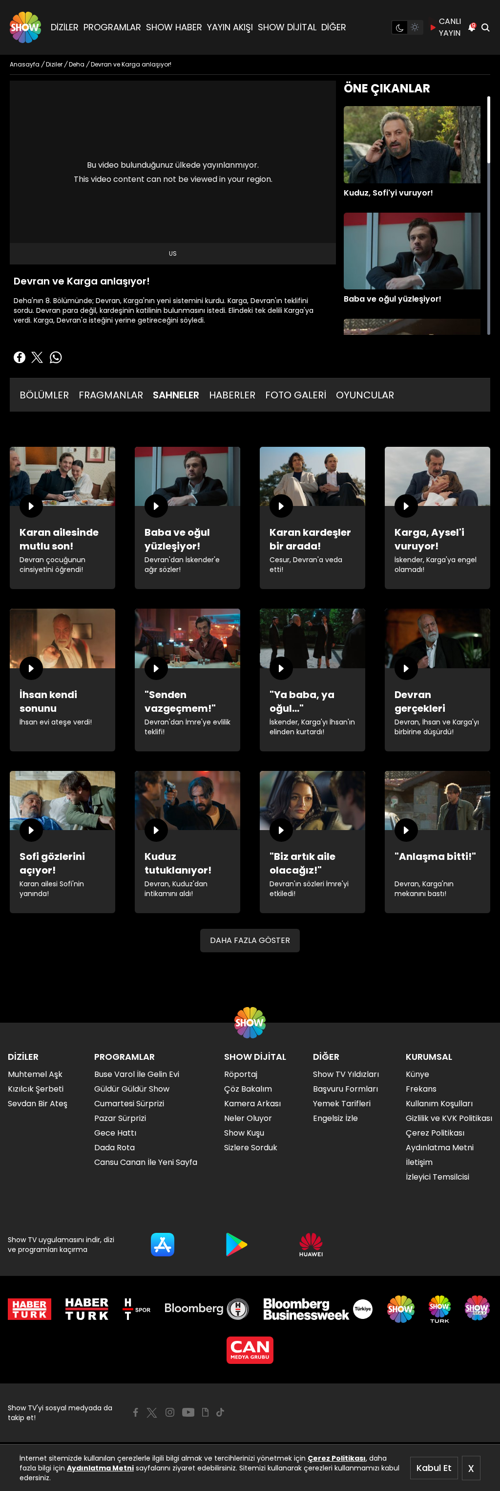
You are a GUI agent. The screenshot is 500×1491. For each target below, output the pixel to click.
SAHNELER (176, 395)
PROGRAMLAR (112, 27)
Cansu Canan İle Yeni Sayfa (145, 1162)
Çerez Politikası (337, 1458)
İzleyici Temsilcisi (437, 1177)
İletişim (419, 1162)
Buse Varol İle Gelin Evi (136, 1074)
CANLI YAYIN (450, 27)
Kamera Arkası (252, 1103)
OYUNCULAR (365, 395)
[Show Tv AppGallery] (311, 1244)
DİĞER (333, 27)
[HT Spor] (136, 1309)
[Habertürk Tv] (86, 1309)
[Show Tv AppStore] (162, 1244)
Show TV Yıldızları (346, 1074)
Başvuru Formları (345, 1089)
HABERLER (232, 395)
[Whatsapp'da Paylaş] (55, 357)
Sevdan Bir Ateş (37, 1103)
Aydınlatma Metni (100, 1468)
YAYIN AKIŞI (230, 27)
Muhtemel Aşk (35, 1074)
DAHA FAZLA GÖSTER (250, 940)
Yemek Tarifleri (342, 1103)
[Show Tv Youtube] (188, 1412)
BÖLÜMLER (44, 395)
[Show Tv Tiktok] (220, 1412)
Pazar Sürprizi (120, 1118)
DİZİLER (65, 27)
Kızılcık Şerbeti (35, 1089)
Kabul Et (434, 1468)
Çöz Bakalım (248, 1089)
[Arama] (485, 27)
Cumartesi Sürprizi (129, 1103)
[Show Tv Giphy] (205, 1412)
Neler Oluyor (248, 1118)
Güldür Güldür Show (131, 1089)
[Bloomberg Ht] (207, 1309)
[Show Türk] (440, 1309)
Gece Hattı (115, 1133)
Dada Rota (114, 1147)
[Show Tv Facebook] (135, 1412)
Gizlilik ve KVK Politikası (449, 1118)
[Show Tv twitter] (152, 1413)
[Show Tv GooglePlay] (237, 1244)
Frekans (421, 1089)
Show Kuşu (244, 1133)
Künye (417, 1074)
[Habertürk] (29, 1309)
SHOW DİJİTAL (287, 27)
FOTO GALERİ (295, 395)
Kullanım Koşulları (439, 1103)
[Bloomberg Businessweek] (318, 1309)
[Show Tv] (25, 27)
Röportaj (240, 1074)
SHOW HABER (174, 27)
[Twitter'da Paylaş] (37, 357)
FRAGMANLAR (111, 395)
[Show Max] (478, 1309)
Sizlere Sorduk (250, 1147)
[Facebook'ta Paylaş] (19, 357)
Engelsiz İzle (335, 1118)
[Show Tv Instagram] (170, 1412)
